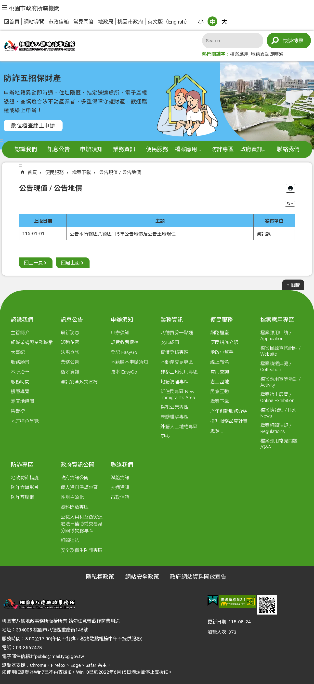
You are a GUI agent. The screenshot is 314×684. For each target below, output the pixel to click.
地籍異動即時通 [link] (267, 54)
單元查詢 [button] (290, 204)
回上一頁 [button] (33, 263)
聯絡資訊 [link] (120, 478)
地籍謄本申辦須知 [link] (129, 362)
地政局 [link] (105, 22)
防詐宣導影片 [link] (25, 487)
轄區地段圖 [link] (22, 401)
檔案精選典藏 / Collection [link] (275, 366)
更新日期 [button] (217, 622)
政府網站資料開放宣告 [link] (198, 577)
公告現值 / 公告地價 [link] (120, 172)
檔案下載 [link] (81, 172)
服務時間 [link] (20, 382)
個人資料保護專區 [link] (79, 487)
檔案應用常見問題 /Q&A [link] (279, 444)
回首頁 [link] (11, 22)
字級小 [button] (201, 21)
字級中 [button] (212, 21)
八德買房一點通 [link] (176, 332)
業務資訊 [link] (124, 149)
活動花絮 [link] (70, 342)
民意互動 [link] (219, 391)
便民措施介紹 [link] (224, 342)
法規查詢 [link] (70, 352)
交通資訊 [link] (120, 487)
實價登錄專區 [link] (174, 352)
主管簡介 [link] (20, 332)
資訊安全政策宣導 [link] (79, 382)
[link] (213, 600)
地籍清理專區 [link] (174, 382)
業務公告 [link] (70, 362)
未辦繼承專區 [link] (174, 417)
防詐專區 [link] (222, 149)
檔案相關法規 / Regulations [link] (275, 428)
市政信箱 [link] (58, 22)
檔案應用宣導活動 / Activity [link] (280, 382)
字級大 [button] (224, 21)
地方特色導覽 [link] (25, 421)
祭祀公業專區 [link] (174, 407)
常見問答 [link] (83, 22)
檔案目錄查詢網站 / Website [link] (280, 351)
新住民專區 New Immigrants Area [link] (177, 394)
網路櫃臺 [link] (219, 332)
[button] (31, 8)
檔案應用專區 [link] (190, 149)
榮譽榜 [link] (18, 411)
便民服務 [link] (157, 149)
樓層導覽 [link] (20, 391)
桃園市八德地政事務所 (39, 46)
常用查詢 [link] (219, 372)
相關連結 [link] (70, 540)
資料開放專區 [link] (75, 507)
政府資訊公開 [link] (256, 149)
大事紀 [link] (18, 352)
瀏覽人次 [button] (217, 632)
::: (1, 140)
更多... (166, 436)
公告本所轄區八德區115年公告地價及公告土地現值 (123, 234)
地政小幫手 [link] (222, 352)
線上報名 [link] (219, 362)
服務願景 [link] (20, 362)
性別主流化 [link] (72, 497)
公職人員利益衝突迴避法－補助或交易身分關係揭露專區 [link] (82, 524)
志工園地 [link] (219, 382)
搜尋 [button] (298, 41)
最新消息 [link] (70, 332)
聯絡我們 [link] (288, 149)
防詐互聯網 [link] (22, 497)
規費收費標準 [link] (125, 342)
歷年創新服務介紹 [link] (229, 411)
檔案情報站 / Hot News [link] (278, 413)
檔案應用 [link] (239, 54)
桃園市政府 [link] (130, 22)
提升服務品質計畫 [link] (229, 421)
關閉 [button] (296, 285)
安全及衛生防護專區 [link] (82, 550)
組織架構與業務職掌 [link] (32, 342)
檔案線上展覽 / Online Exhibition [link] (277, 397)
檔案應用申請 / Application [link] (275, 335)
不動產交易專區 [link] (176, 362)
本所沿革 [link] (20, 372)
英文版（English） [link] (168, 22)
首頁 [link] (32, 172)
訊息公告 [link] (58, 149)
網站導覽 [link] (34, 22)
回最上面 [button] (70, 263)
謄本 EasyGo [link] (124, 372)
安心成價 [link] (169, 342)
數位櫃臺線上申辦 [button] (33, 125)
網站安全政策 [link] (142, 577)
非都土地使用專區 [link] (179, 372)
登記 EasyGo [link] (124, 352)
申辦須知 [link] (91, 149)
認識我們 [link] (25, 149)
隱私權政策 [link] (100, 577)
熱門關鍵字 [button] (213, 54)
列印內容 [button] (290, 188)
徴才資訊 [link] (70, 372)
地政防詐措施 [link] (25, 478)
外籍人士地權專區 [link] (179, 426)
